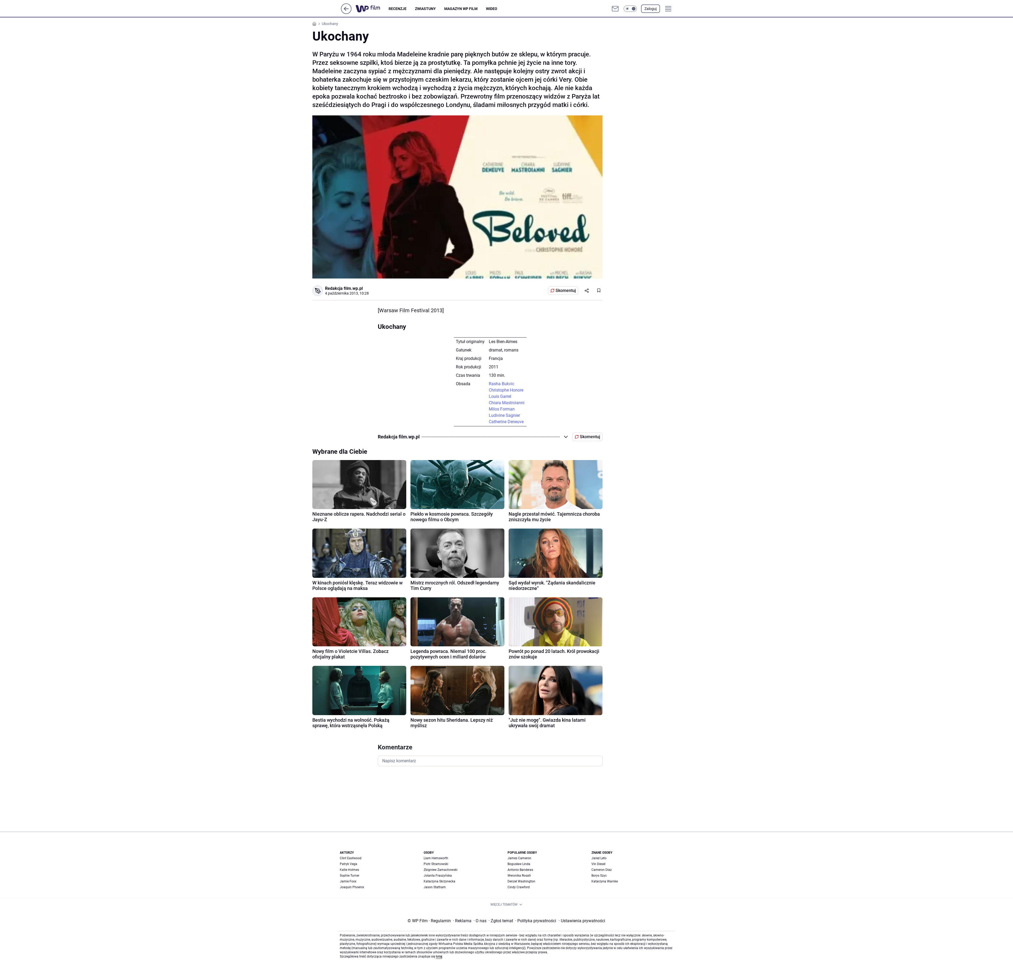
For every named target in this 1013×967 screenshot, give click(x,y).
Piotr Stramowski (436, 864)
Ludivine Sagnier (504, 415)
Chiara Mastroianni (506, 402)
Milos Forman (502, 409)
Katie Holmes (349, 870)
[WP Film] (372, 8)
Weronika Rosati (519, 875)
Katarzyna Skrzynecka (439, 881)
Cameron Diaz (601, 870)
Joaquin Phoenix (352, 887)
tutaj (439, 956)
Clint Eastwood (350, 858)
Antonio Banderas (520, 870)
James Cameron (519, 858)
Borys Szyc (599, 875)
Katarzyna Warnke (604, 881)
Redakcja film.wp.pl (344, 288)
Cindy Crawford (519, 887)
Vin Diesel (598, 864)
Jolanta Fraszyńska (438, 875)
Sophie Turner (349, 875)
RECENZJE (398, 9)
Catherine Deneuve (506, 421)
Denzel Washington (521, 881)
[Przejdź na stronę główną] (346, 12)
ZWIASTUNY (425, 9)
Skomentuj (566, 290)
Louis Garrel (500, 396)
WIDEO (491, 9)
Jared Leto (598, 858)
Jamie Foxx (348, 881)
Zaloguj (650, 9)
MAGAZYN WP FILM (460, 9)
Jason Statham (435, 887)
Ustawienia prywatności (582, 920)
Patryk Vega (348, 864)
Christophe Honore (506, 390)
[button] (630, 9)
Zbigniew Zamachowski (440, 870)
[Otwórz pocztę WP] (615, 8)
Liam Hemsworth (436, 858)
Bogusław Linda (519, 864)
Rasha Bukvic (501, 383)
